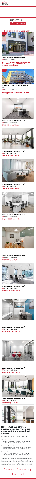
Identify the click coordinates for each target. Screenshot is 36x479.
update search (20, 23)
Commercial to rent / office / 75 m (13, 286)
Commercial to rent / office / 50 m (13, 256)
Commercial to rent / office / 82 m (13, 58)
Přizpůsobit (18, 474)
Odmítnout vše (24, 470)
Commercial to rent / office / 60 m (13, 368)
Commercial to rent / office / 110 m (13, 398)
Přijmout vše (10, 470)
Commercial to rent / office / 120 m (14, 215)
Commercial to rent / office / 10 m (13, 121)
